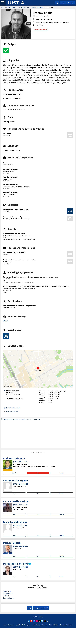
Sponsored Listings (38, 452)
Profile (61, 494)
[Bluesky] (42, 621)
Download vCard (12, 412)
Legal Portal (19, 625)
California (21, 7)
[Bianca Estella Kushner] (7, 507)
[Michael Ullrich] (7, 549)
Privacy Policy (53, 625)
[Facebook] (34, 621)
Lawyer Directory (11, 7)
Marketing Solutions (66, 625)
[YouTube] (31, 621)
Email (61, 473)
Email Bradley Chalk (13, 408)
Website (6, 321)
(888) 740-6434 (20, 546)
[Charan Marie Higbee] (7, 487)
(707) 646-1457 (20, 566)
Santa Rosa (40, 7)
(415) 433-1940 (20, 525)
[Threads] (39, 621)
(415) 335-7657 (20, 504)
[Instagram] (37, 621)
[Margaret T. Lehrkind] (7, 570)
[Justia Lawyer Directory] (15, 2)
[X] (45, 621)
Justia (3, 7)
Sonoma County (30, 7)
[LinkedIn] (29, 621)
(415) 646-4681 (20, 483)
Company (27, 625)
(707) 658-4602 (20, 461)
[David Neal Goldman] (7, 528)
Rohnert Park (7, 593)
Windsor (6, 596)
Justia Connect (8, 625)
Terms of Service (41, 625)
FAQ (29, 608)
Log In (63, 3)
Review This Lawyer (40, 29)
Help (33, 625)
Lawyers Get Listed (41, 608)
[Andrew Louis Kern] (7, 464)
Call (38, 473)
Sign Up (70, 3)
